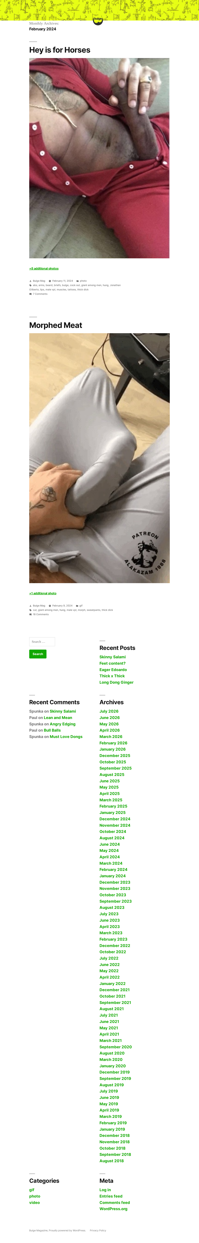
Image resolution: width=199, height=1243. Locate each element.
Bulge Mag (39, 280)
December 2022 (115, 945)
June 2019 (109, 1097)
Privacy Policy (98, 1230)
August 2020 (112, 1053)
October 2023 (113, 895)
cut (35, 610)
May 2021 (109, 1028)
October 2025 (113, 762)
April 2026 (110, 730)
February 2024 (113, 869)
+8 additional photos (43, 268)
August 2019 (112, 1085)
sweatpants (93, 610)
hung (106, 285)
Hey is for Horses (59, 49)
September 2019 (115, 1078)
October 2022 (113, 951)
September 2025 (116, 768)
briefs (57, 285)
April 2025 (110, 793)
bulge (65, 285)
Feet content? (113, 663)
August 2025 (112, 774)
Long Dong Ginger (117, 682)
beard (49, 285)
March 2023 (111, 932)
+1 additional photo (42, 593)
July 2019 (109, 1091)
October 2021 (112, 996)
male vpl (50, 289)
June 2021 (109, 1021)
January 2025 (113, 812)
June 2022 (110, 964)
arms (41, 285)
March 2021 (111, 1040)
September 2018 (115, 1154)
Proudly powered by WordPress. (67, 1230)
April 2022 (110, 977)
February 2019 (113, 1123)
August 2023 (112, 907)
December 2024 (115, 819)
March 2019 (111, 1116)
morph (81, 610)
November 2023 (115, 888)
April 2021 (109, 1034)
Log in (105, 1189)
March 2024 (111, 863)
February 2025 (113, 806)
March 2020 (111, 1059)
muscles (61, 289)
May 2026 (109, 724)
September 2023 (116, 901)
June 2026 (110, 717)
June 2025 (110, 781)
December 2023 (115, 882)
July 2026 (109, 711)
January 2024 (113, 876)
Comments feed (115, 1202)
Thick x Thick (112, 676)
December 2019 (115, 1072)
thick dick (83, 289)
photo (83, 280)
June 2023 (110, 920)
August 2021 (112, 1008)
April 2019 (109, 1110)
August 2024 (112, 838)
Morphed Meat (55, 325)
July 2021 (109, 1015)
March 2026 (111, 736)
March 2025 (111, 800)
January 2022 (113, 983)
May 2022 (109, 970)
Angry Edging (63, 724)
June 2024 (110, 844)
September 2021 (115, 1002)
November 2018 (115, 1142)
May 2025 (109, 787)
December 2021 (115, 989)
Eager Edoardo (113, 669)
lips (42, 289)
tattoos (72, 289)
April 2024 (110, 857)
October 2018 (112, 1148)
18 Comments (41, 614)
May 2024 (109, 850)
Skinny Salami (113, 657)
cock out (75, 285)
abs (35, 285)
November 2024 (115, 825)
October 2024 (113, 831)
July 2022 (109, 958)
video (34, 1202)
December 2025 (115, 755)
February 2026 (113, 743)
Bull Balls (52, 730)
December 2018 (115, 1135)
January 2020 (113, 1066)
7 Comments (40, 293)
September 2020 (116, 1047)
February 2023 (113, 939)
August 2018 (112, 1160)
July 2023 (109, 914)
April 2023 (110, 926)
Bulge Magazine (38, 1230)
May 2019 (109, 1104)
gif (81, 605)
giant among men (91, 285)
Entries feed (111, 1196)
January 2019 (112, 1129)
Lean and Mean (58, 717)
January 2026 (113, 749)
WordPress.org (113, 1208)
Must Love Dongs (66, 736)
